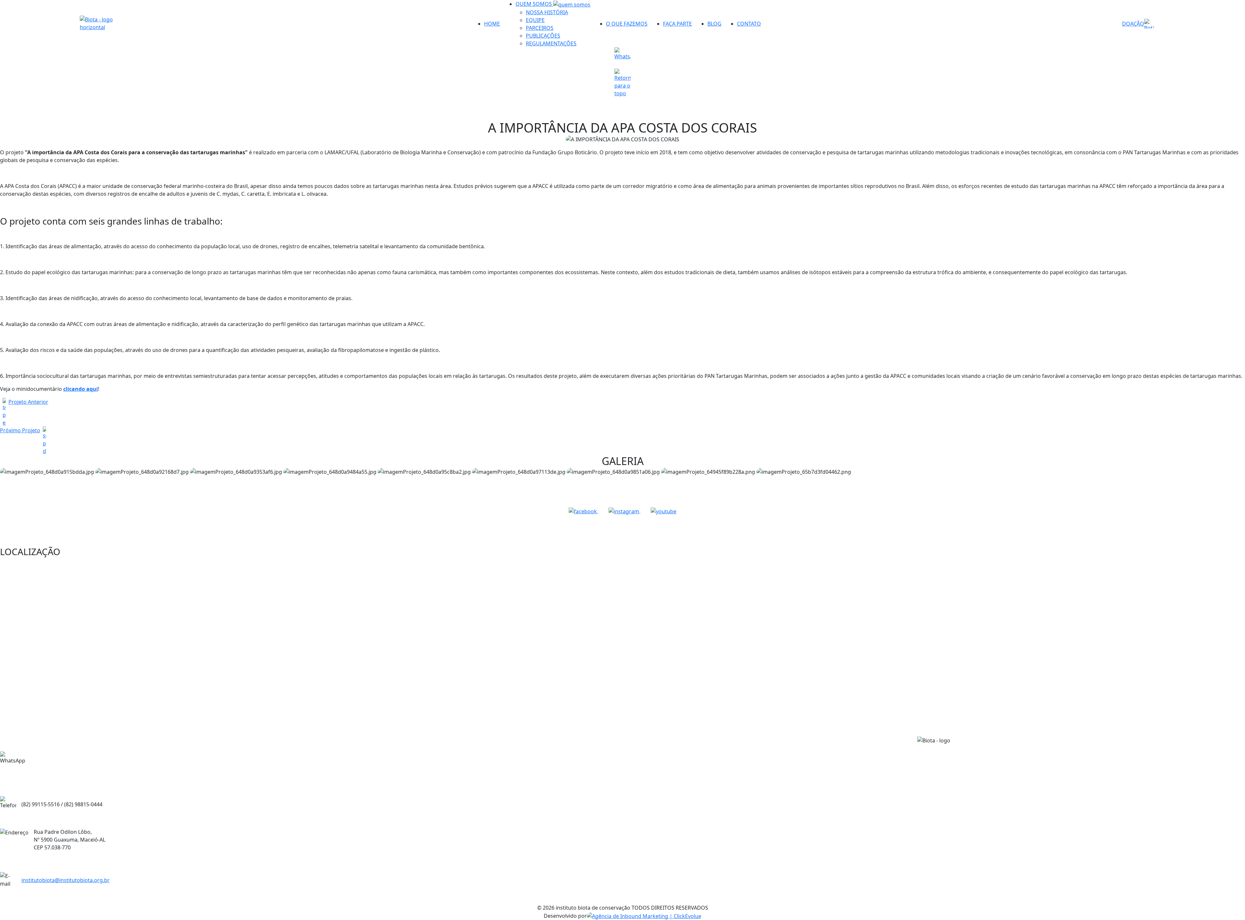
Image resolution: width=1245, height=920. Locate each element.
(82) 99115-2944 (83, 766)
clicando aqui (80, 388)
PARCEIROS (539, 27)
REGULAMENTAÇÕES (551, 43)
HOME (492, 23)
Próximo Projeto (20, 430)
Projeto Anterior (28, 401)
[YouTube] (663, 510)
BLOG (714, 23)
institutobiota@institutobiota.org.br (65, 880)
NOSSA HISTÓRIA (547, 12)
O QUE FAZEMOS (626, 23)
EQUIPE (535, 20)
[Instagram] (624, 510)
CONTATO (749, 23)
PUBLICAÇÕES (543, 35)
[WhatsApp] (622, 55)
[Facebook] (583, 510)
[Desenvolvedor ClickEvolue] (644, 916)
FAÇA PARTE (677, 23)
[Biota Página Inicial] (107, 24)
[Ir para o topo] (622, 83)
